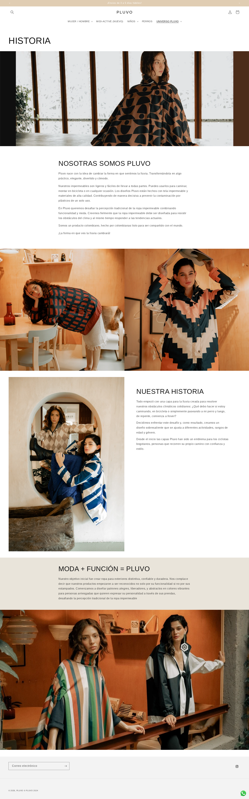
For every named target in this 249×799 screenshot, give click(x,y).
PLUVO (19, 791)
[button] (12, 12)
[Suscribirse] (65, 766)
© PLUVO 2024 (31, 791)
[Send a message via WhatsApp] (243, 793)
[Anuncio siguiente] (239, 3)
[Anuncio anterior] (9, 3)
